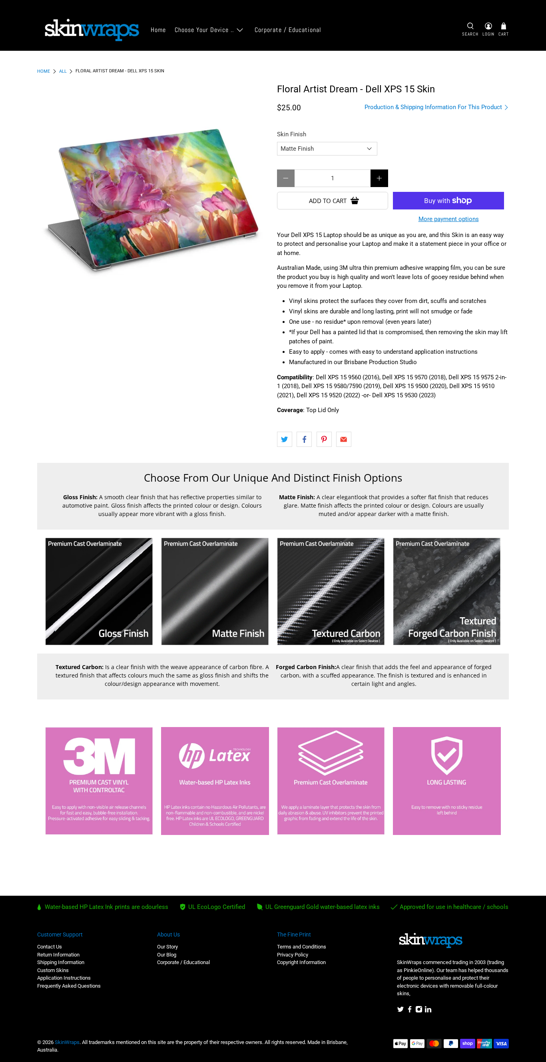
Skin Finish (291, 134)
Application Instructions (64, 978)
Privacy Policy (292, 955)
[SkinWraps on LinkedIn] (428, 1011)
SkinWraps (67, 1042)
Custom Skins (53, 970)
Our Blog (166, 955)
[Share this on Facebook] (304, 439)
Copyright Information (301, 962)
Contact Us (49, 947)
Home (158, 30)
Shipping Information (60, 962)
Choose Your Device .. (204, 30)
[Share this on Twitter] (284, 439)
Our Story (167, 947)
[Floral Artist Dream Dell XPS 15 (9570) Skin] (153, 200)
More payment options (448, 219)
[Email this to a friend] (343, 439)
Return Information (58, 955)
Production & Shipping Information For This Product (434, 107)
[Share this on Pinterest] (324, 439)
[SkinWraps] (91, 30)
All (63, 71)
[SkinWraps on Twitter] (400, 1011)
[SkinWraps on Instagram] (418, 1011)
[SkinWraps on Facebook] (409, 1011)
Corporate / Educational (288, 30)
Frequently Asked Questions (69, 986)
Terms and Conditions (301, 947)
